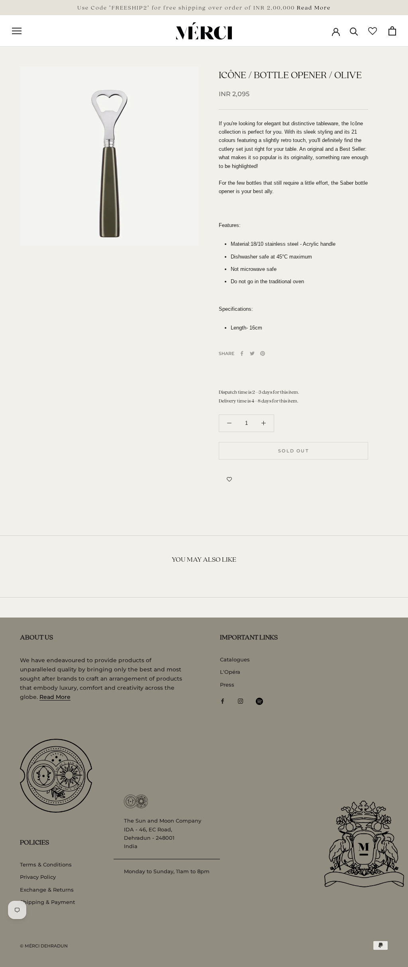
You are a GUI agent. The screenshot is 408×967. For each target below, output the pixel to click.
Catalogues (235, 659)
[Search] (354, 31)
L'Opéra (230, 672)
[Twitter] (252, 353)
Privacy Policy (38, 877)
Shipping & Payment (47, 902)
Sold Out (293, 451)
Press (227, 684)
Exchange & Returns (47, 889)
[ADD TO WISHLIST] (229, 479)
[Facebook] (241, 353)
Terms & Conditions (46, 864)
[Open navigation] (17, 31)
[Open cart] (392, 31)
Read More (314, 7)
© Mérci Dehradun (44, 946)
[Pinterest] (262, 353)
